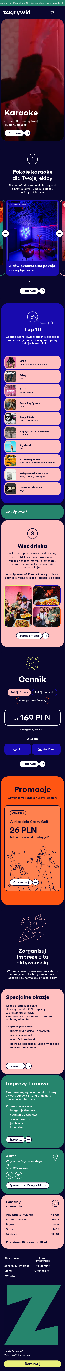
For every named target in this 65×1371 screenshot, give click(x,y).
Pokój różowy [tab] (19, 692)
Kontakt (9, 1275)
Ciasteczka (41, 1270)
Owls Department (23, 1355)
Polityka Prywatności (42, 1259)
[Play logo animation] (33, 1316)
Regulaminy (42, 1265)
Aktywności (12, 1258)
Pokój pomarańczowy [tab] (32, 700)
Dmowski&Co (18, 1351)
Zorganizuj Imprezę (16, 1265)
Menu (8, 1270)
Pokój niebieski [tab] (44, 692)
